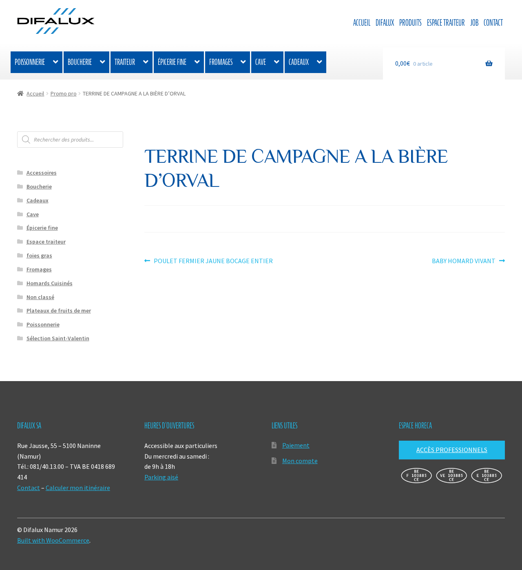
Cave (260, 62)
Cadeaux (299, 62)
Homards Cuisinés (50, 283)
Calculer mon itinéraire (78, 488)
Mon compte (300, 461)
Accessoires (42, 172)
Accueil (361, 23)
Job (474, 23)
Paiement (296, 445)
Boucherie (80, 62)
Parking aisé (161, 477)
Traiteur (125, 62)
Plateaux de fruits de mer (59, 310)
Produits (410, 23)
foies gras (39, 255)
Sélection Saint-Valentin (58, 338)
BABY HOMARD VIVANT (463, 261)
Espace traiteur (446, 23)
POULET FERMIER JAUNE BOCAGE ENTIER (213, 261)
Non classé (40, 297)
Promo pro (64, 93)
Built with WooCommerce (53, 540)
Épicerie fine (172, 62)
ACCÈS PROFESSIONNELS (451, 450)
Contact (493, 23)
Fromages (220, 62)
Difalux (385, 23)
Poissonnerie (30, 62)
